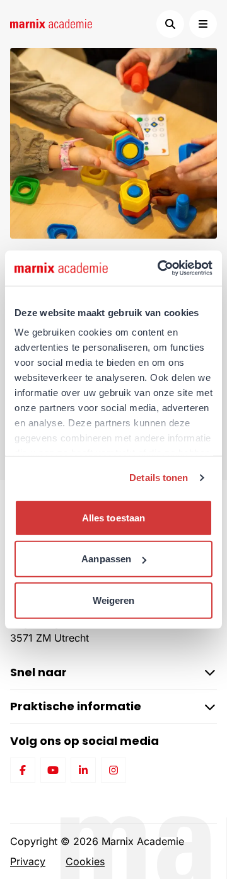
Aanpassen (106, 558)
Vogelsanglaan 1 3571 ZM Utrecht (49, 630)
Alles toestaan (113, 517)
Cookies (85, 861)
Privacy (27, 861)
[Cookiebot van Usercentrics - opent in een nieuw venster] (160, 268)
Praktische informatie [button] (75, 706)
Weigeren (114, 599)
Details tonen (158, 477)
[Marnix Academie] (51, 23)
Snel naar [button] (38, 672)
